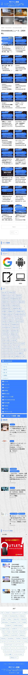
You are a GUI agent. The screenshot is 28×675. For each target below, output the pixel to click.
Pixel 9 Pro (19, 321)
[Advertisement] (14, 461)
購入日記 (6, 393)
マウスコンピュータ (7, 353)
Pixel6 (11, 321)
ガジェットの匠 (8, 396)
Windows (14, 334)
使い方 (5, 372)
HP (4, 311)
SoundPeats (14, 330)
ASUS (18, 295)
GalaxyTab (15, 305)
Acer (4, 292)
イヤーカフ (5, 337)
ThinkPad (5, 334)
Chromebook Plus (15, 298)
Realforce (16, 327)
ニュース (6, 364)
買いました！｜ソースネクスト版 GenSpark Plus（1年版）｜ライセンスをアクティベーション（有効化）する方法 (18, 519)
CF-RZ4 (5, 298)
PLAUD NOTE (6, 327)
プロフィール (8, 411)
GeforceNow (6, 308)
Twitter (6, 406)
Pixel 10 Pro (5, 324)
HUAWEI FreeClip (20, 314)
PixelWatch (15, 324)
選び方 (5, 369)
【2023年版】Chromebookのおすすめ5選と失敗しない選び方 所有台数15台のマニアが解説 (18, 581)
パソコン (16, 346)
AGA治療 (6, 403)
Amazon (12, 292)
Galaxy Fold (6, 305)
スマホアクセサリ (7, 343)
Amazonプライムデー (8, 295)
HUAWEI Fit (20, 311)
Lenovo (19, 318)
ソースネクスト (6, 346)
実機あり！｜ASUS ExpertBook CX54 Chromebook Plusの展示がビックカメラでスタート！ (7, 125)
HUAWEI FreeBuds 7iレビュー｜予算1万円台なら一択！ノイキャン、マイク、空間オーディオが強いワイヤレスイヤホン (18, 430)
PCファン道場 (14, 2)
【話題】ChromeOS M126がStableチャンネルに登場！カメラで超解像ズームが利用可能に (20, 162)
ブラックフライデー (19, 350)
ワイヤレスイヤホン (7, 356)
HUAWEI (11, 311)
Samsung (5, 330)
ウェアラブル (15, 337)
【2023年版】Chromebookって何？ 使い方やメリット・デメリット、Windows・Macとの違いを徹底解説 (18, 568)
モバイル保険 (19, 353)
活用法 (5, 375)
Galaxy (21, 302)
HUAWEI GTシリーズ (8, 318)
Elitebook (5, 302)
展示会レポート (20, 356)
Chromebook (8, 361)
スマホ (13, 340)
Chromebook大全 (9, 399)
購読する (6, 250)
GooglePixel (16, 308)
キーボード (5, 340)
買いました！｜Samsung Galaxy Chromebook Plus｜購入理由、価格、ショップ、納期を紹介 (7, 50)
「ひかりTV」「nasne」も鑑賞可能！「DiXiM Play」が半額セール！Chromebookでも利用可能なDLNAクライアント (18, 477)
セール (5, 366)
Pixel (4, 321)
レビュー (6, 378)
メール (6, 408)
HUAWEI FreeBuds (7, 314)
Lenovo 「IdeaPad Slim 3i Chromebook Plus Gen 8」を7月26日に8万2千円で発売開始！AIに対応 (20, 181)
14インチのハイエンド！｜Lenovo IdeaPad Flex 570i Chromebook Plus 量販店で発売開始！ (20, 143)
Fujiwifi (13, 302)
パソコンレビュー (7, 350)
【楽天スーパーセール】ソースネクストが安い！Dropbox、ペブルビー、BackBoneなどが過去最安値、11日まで (18, 447)
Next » (14, 227)
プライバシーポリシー (20, 663)
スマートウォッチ (19, 343)
